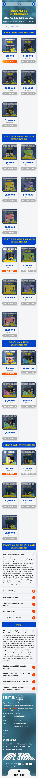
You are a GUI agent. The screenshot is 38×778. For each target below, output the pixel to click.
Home (3, 27)
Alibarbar (14, 708)
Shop (7, 27)
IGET (6, 708)
